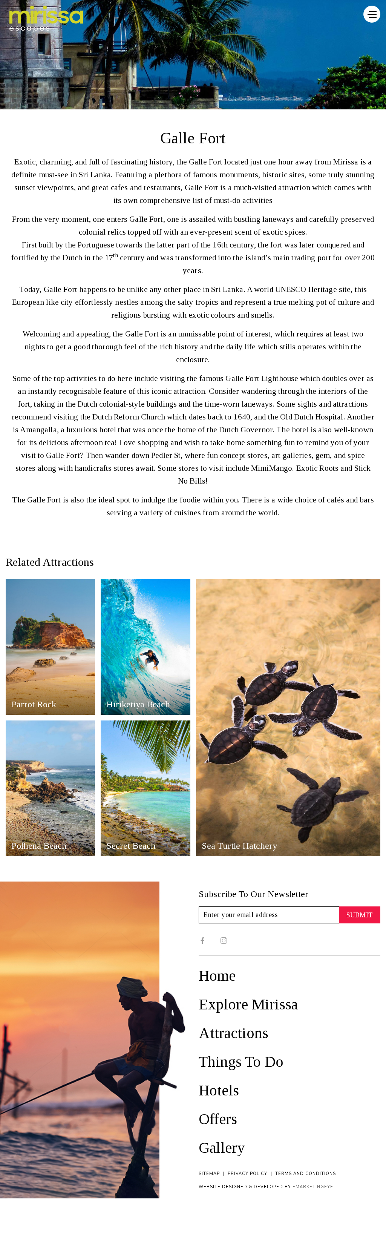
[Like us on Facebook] (202, 940)
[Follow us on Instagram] (223, 940)
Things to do (241, 1061)
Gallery (222, 1147)
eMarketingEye (313, 1187)
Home (217, 975)
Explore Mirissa (248, 1004)
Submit (359, 915)
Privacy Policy (247, 1174)
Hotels (219, 1090)
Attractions (233, 1032)
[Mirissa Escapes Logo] (46, 19)
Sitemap (209, 1174)
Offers (218, 1119)
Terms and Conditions (305, 1174)
